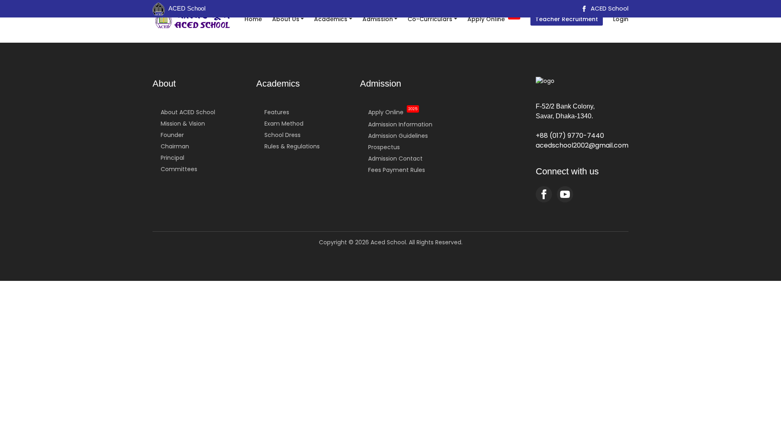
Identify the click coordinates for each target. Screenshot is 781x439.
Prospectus (384, 147)
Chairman (175, 146)
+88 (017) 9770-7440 (570, 135)
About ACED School (188, 112)
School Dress (282, 135)
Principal (172, 158)
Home (253, 19)
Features (276, 112)
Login (620, 19)
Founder (172, 135)
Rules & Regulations (292, 146)
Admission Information (400, 124)
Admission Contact (395, 158)
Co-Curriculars (430, 19)
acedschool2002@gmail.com (582, 145)
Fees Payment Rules (396, 170)
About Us (285, 19)
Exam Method (283, 124)
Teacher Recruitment (566, 19)
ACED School (608, 8)
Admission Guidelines (398, 136)
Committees (179, 169)
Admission (377, 19)
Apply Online (493, 18)
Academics (330, 19)
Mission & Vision (183, 124)
